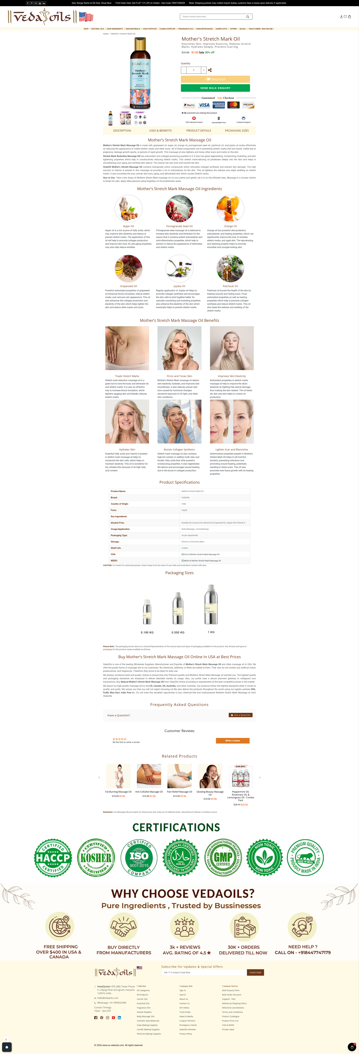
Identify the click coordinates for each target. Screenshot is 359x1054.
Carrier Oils (142, 999)
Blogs (244, 29)
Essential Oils (143, 1003)
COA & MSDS (228, 1025)
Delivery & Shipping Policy (234, 1003)
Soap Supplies (151, 29)
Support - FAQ (228, 999)
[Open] (7, 1047)
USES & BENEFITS (160, 130)
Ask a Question (241, 715)
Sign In (183, 990)
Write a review (232, 740)
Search (183, 994)
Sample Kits (223, 29)
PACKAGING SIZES (237, 130)
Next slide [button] (260, 777)
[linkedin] (44, 3)
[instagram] (36, 3)
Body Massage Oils (146, 1016)
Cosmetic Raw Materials (148, 1020)
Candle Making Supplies (148, 1029)
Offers (234, 29)
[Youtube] (40, 3)
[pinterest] (32, 3)
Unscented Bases (205, 29)
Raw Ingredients (116, 29)
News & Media (186, 1016)
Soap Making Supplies (147, 1025)
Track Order (255, 29)
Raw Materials (134, 29)
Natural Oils (99, 29)
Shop (87, 29)
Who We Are (268, 29)
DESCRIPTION (122, 130)
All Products (142, 994)
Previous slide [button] (99, 777)
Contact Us (185, 1003)
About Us (184, 999)
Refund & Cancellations (233, 1007)
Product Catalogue (230, 1016)
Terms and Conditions (232, 1012)
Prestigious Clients (188, 1025)
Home (106, 33)
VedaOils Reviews (188, 1029)
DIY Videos (184, 1007)
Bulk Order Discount (231, 994)
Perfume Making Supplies (149, 1033)
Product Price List (230, 1020)
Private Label (228, 1029)
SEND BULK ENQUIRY (215, 88)
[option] (110, 118)
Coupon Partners (187, 1020)
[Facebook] (28, 3)
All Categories (143, 990)
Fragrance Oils (187, 29)
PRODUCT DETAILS (198, 130)
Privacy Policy (186, 1033)
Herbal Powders (144, 1012)
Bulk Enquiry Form (230, 990)
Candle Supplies (169, 29)
